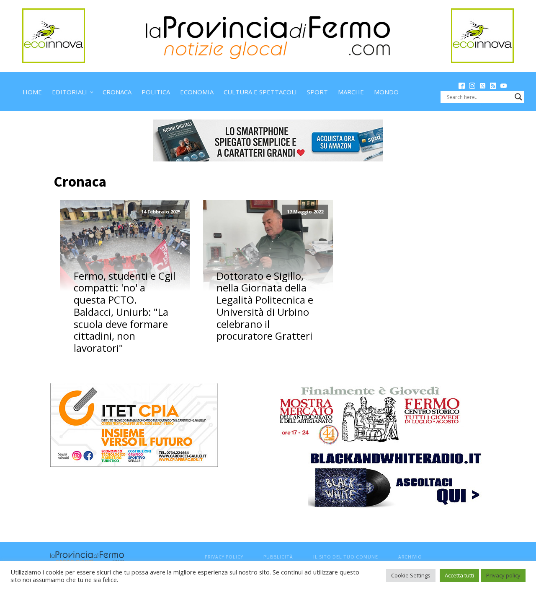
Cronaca (117, 92)
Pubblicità (278, 557)
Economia (197, 92)
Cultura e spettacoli (260, 92)
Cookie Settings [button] (410, 575)
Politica (156, 92)
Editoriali (69, 92)
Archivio (410, 557)
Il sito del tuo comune (345, 557)
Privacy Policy (224, 557)
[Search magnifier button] (518, 97)
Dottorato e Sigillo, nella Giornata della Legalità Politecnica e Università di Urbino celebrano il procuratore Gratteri (264, 306)
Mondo (386, 92)
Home (32, 92)
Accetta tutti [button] (459, 575)
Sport (317, 92)
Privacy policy (503, 575)
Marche (351, 92)
